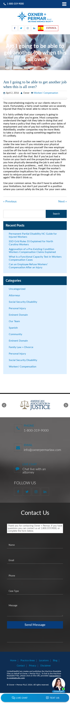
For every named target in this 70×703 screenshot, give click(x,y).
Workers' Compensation (46, 93)
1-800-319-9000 (36, 430)
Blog (55, 660)
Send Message (35, 624)
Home (13, 660)
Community (15, 334)
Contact (21, 666)
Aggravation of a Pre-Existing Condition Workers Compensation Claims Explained (32, 251)
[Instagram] (28, 28)
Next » (62, 201)
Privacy (32, 666)
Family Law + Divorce (21, 347)
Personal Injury (17, 308)
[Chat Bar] (35, 698)
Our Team (14, 321)
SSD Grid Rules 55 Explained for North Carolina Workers (31, 243)
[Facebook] (15, 28)
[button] (4, 405)
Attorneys (14, 295)
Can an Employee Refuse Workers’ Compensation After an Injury (28, 266)
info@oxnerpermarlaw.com (42, 450)
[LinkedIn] (34, 28)
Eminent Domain (18, 315)
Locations (44, 660)
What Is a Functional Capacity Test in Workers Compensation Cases (35, 258)
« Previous (10, 201)
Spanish (13, 328)
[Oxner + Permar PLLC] (35, 16)
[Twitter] (21, 28)
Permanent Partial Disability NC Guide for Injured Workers (33, 235)
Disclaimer (45, 666)
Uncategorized (17, 289)
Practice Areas (28, 660)
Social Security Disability (23, 302)
